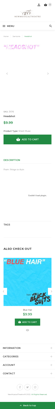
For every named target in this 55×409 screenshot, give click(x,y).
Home (6, 36)
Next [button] (47, 73)
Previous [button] (7, 73)
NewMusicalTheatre (16, 394)
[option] (27, 66)
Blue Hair (27, 310)
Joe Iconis (16, 36)
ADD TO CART (30, 139)
